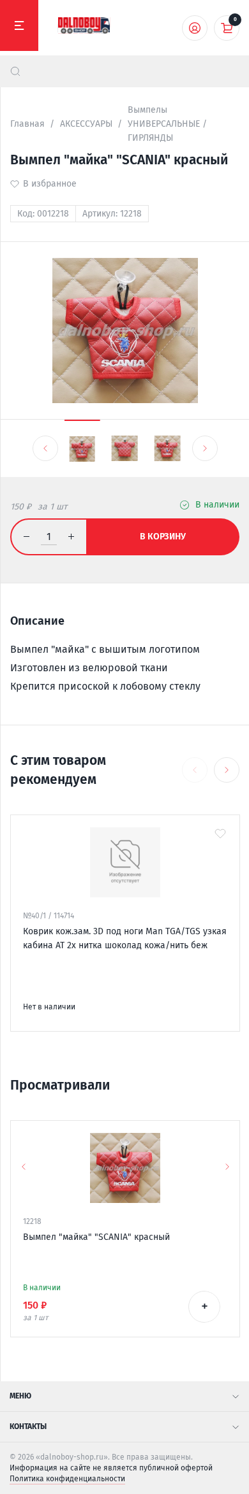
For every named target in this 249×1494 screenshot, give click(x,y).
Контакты (28, 1426)
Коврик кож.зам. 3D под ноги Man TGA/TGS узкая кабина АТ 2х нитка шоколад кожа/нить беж (125, 938)
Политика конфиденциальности (67, 1478)
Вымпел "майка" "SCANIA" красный (96, 1237)
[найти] (15, 71)
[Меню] (19, 25)
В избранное (50, 183)
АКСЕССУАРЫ (86, 123)
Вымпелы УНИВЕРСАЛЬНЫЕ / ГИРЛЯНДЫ (167, 123)
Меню (20, 1395)
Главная (27, 123)
